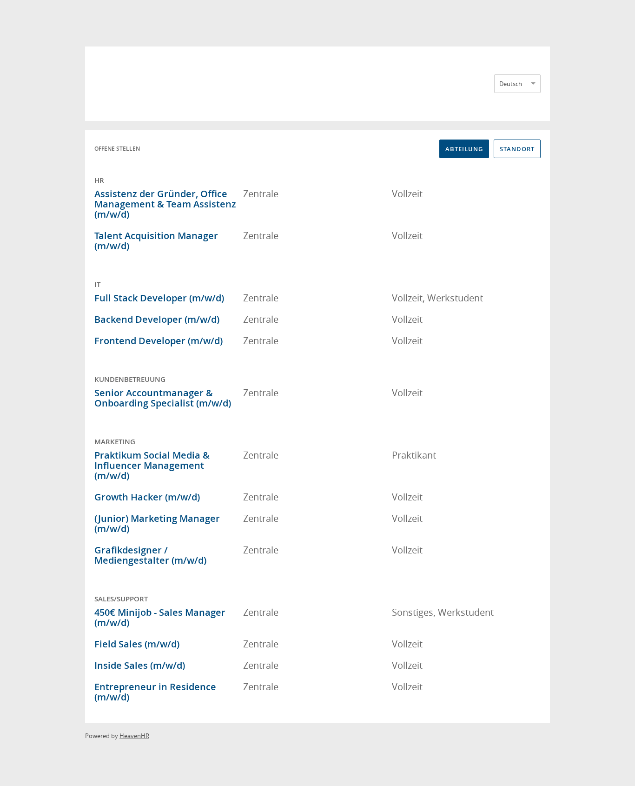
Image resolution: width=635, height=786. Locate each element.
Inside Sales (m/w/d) (139, 665)
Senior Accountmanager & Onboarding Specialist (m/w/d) (162, 397)
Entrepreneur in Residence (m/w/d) (155, 691)
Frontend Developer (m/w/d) (158, 340)
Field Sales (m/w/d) (136, 644)
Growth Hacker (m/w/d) (147, 497)
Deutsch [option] (510, 84)
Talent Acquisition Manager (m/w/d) (156, 240)
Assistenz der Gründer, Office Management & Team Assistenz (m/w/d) (165, 203)
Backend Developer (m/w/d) (156, 319)
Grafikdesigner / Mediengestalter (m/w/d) (150, 555)
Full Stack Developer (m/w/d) (159, 298)
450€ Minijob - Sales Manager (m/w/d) (159, 617)
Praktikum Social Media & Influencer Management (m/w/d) (152, 465)
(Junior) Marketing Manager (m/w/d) (157, 523)
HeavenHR (134, 736)
